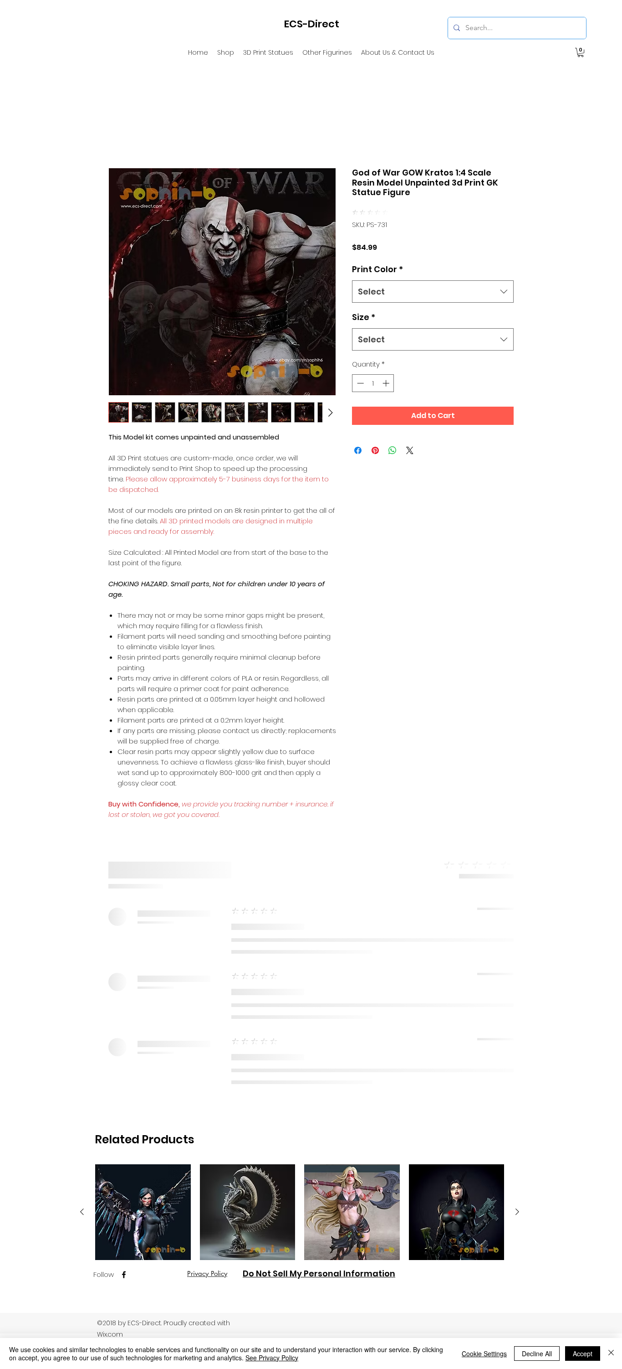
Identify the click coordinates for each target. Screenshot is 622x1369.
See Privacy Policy (271, 1357)
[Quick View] (143, 924)
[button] (580, 52)
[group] (299, 960)
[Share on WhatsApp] (392, 437)
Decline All (537, 1353)
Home (119, 134)
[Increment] (387, 370)
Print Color (377, 256)
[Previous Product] (81, 923)
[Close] (611, 1353)
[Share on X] (409, 437)
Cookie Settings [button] (484, 1353)
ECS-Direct (311, 24)
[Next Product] (517, 923)
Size (363, 304)
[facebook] (123, 986)
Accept (582, 1353)
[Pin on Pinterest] (375, 437)
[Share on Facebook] (357, 437)
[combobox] (433, 279)
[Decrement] (359, 370)
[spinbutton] (373, 370)
